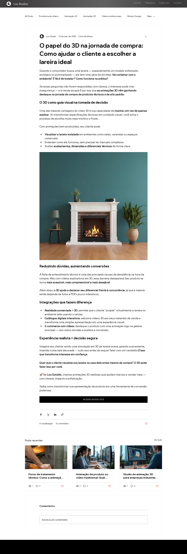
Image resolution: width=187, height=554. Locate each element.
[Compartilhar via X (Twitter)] (48, 414)
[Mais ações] (146, 36)
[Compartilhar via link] (62, 414)
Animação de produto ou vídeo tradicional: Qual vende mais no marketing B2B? (92, 476)
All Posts (29, 16)
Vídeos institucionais (111, 16)
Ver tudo (158, 440)
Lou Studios (21, 4)
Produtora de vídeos (49, 16)
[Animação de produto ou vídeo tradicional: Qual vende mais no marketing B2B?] (93, 457)
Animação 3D (89, 16)
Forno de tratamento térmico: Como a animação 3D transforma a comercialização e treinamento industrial (45, 476)
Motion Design (134, 16)
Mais (149, 16)
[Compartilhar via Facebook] (40, 414)
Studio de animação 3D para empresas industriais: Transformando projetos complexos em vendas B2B (140, 476)
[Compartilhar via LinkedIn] (55, 414)
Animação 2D (70, 16)
